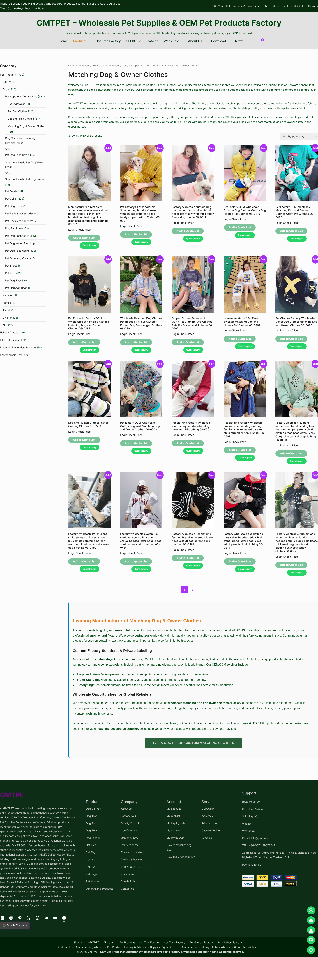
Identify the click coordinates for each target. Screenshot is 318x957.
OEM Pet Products (78, 65)
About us (126, 808)
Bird (5, 325)
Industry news (129, 845)
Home (63, 41)
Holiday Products (10, 332)
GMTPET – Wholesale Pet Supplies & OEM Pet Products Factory (159, 23)
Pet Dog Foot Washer (17, 250)
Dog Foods (92, 823)
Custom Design (211, 830)
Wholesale (171, 41)
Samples (207, 837)
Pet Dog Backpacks (17, 235)
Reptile (7, 302)
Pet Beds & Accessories (19, 213)
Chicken (7, 317)
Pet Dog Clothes (17, 111)
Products (79, 41)
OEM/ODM (133, 41)
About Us (195, 41)
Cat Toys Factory (174, 942)
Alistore (108, 942)
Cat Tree (91, 845)
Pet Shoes (11, 265)
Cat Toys (91, 852)
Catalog (152, 41)
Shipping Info (250, 816)
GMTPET (93, 942)
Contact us (127, 888)
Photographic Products (14, 354)
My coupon (173, 830)
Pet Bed (91, 866)
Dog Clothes (93, 808)
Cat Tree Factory (108, 41)
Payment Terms (251, 864)
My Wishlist (173, 816)
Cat (5, 81)
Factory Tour (128, 816)
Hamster (8, 295)
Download (218, 41)
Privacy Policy (129, 874)
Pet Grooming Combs (18, 258)
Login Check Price (79, 229)
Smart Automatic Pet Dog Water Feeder (24, 164)
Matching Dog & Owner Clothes (26, 126)
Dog (124, 65)
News (239, 41)
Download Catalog (253, 809)
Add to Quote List (84, 237)
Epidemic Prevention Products (18, 347)
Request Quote (251, 801)
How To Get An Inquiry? (181, 856)
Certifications (129, 830)
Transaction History (132, 852)
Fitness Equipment (11, 340)
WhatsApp (248, 830)
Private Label (209, 823)
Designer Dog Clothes (21, 118)
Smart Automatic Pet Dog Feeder (25, 179)
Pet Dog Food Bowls (17, 154)
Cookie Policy (129, 881)
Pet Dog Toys (13, 280)
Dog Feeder (93, 837)
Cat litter (91, 859)
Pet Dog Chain (13, 206)
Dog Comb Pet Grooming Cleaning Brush (20, 140)
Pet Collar (11, 198)
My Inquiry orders (177, 823)
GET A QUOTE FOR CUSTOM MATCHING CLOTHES (193, 743)
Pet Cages (92, 874)
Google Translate (17, 925)
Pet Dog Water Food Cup (20, 243)
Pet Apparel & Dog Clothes (144, 65)
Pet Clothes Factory (229, 942)
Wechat (246, 823)
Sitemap (78, 942)
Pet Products (112, 65)
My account (174, 808)
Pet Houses (93, 881)
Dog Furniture (13, 228)
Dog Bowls (92, 830)
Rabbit (6, 310)
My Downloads (175, 837)
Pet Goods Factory (201, 942)
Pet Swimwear (16, 103)
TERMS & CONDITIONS (135, 866)
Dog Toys (91, 816)
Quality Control (130, 823)
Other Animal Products (99, 888)
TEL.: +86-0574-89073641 (258, 845)
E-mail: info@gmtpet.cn (256, 838)
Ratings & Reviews (132, 859)
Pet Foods (11, 191)
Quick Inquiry (89, 245)
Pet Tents (11, 273)
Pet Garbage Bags (16, 287)
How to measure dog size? (179, 847)
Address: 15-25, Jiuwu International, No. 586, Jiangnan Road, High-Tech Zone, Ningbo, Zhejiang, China (279, 855)
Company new (129, 837)
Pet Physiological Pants (19, 220)
